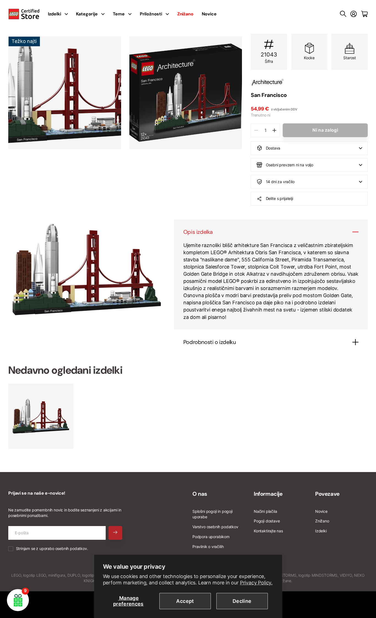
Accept (185, 601)
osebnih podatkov (71, 548)
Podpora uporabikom (211, 536)
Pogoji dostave (267, 521)
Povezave (327, 493)
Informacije (268, 493)
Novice (209, 14)
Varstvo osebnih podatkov (215, 526)
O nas (199, 493)
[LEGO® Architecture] (309, 82)
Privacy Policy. (256, 583)
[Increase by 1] (274, 130)
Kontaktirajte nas (268, 530)
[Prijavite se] (353, 14)
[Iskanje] (343, 14)
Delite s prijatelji (279, 198)
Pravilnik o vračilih (208, 546)
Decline (242, 601)
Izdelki (321, 530)
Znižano (322, 521)
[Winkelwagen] (364, 14)
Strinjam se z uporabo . (52, 548)
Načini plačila (265, 511)
